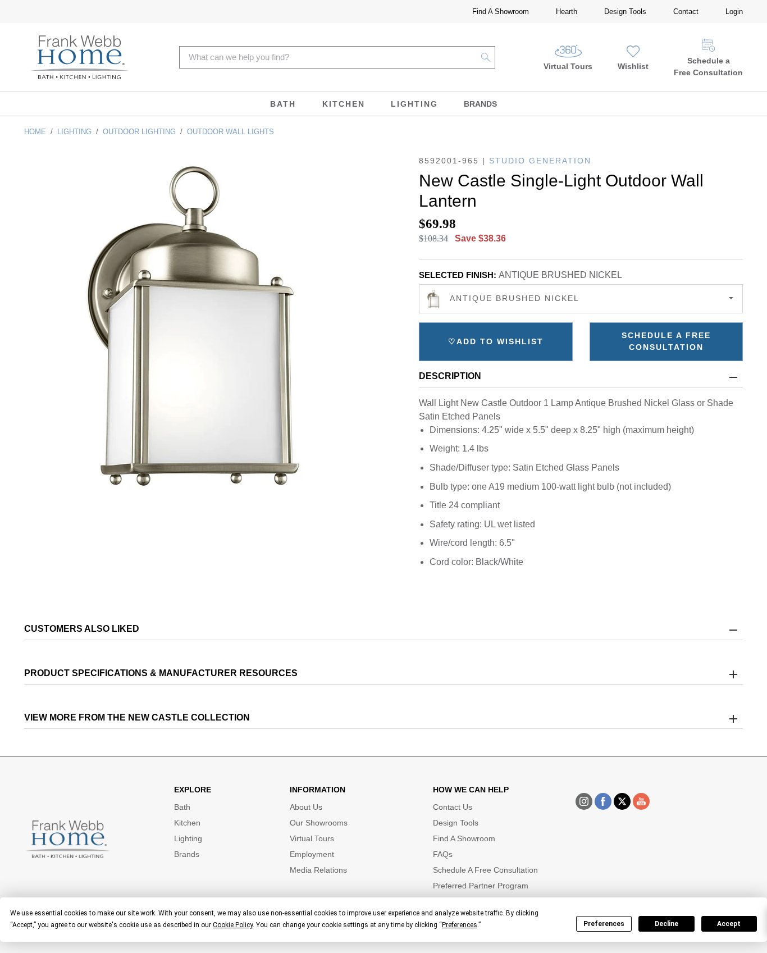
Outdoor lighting (139, 131)
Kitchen (343, 103)
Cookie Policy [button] (233, 925)
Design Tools (625, 11)
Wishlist (633, 66)
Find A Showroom (500, 11)
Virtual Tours (568, 66)
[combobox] (581, 298)
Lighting (414, 103)
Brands (480, 103)
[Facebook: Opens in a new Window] (603, 801)
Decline (666, 924)
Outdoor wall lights (230, 131)
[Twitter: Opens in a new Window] (622, 801)
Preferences (603, 924)
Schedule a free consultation (666, 341)
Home (35, 131)
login (734, 11)
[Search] (486, 57)
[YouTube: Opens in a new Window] (641, 801)
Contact (685, 11)
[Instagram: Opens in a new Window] (584, 801)
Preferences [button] (459, 925)
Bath (283, 103)
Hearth (566, 11)
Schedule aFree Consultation (708, 66)
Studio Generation (540, 160)
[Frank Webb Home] (79, 57)
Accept (729, 924)
